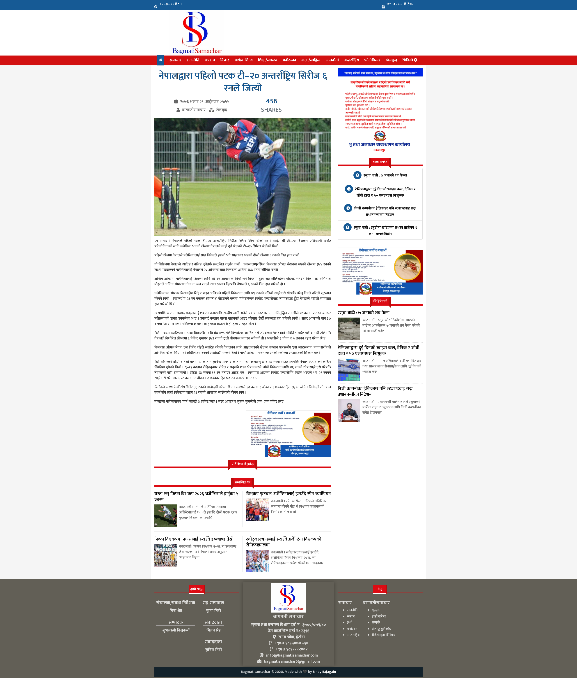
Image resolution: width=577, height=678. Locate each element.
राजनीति (193, 60)
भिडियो (408, 60)
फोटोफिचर (372, 60)
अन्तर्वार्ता (332, 60)
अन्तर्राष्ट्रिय (351, 60)
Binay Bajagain (324, 672)
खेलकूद (391, 60)
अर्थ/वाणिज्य (243, 60)
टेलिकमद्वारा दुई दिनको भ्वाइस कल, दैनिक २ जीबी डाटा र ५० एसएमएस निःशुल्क (385, 192)
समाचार (175, 60)
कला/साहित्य (311, 60)
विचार (224, 60)
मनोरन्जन (289, 60)
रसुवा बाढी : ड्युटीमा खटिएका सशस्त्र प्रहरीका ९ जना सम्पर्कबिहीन (385, 231)
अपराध (209, 60)
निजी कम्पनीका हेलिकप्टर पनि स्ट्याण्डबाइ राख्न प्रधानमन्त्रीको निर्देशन (384, 211)
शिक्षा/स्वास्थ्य (267, 60)
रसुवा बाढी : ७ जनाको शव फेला (385, 175)
